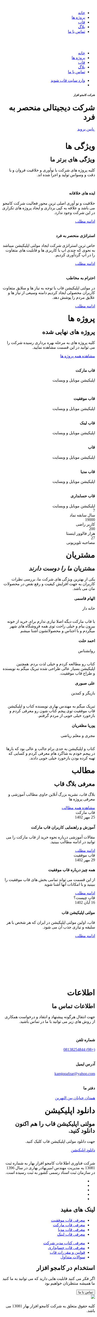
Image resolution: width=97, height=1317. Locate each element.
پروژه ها (78, 17)
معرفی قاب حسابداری (66, 1248)
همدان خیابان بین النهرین (75, 1098)
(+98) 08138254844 (79, 1049)
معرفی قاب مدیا (71, 1230)
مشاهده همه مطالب (78, 808)
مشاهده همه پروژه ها (77, 356)
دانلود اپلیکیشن (83, 1150)
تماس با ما (76, 31)
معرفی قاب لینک (71, 1234)
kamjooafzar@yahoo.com (74, 1074)
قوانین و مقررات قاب (67, 1252)
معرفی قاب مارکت (69, 1225)
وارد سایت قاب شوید (68, 80)
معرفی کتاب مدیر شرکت (64, 1243)
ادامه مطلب (85, 221)
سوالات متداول (72, 1257)
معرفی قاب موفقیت (68, 1220)
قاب (81, 22)
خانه (81, 13)
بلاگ (81, 27)
